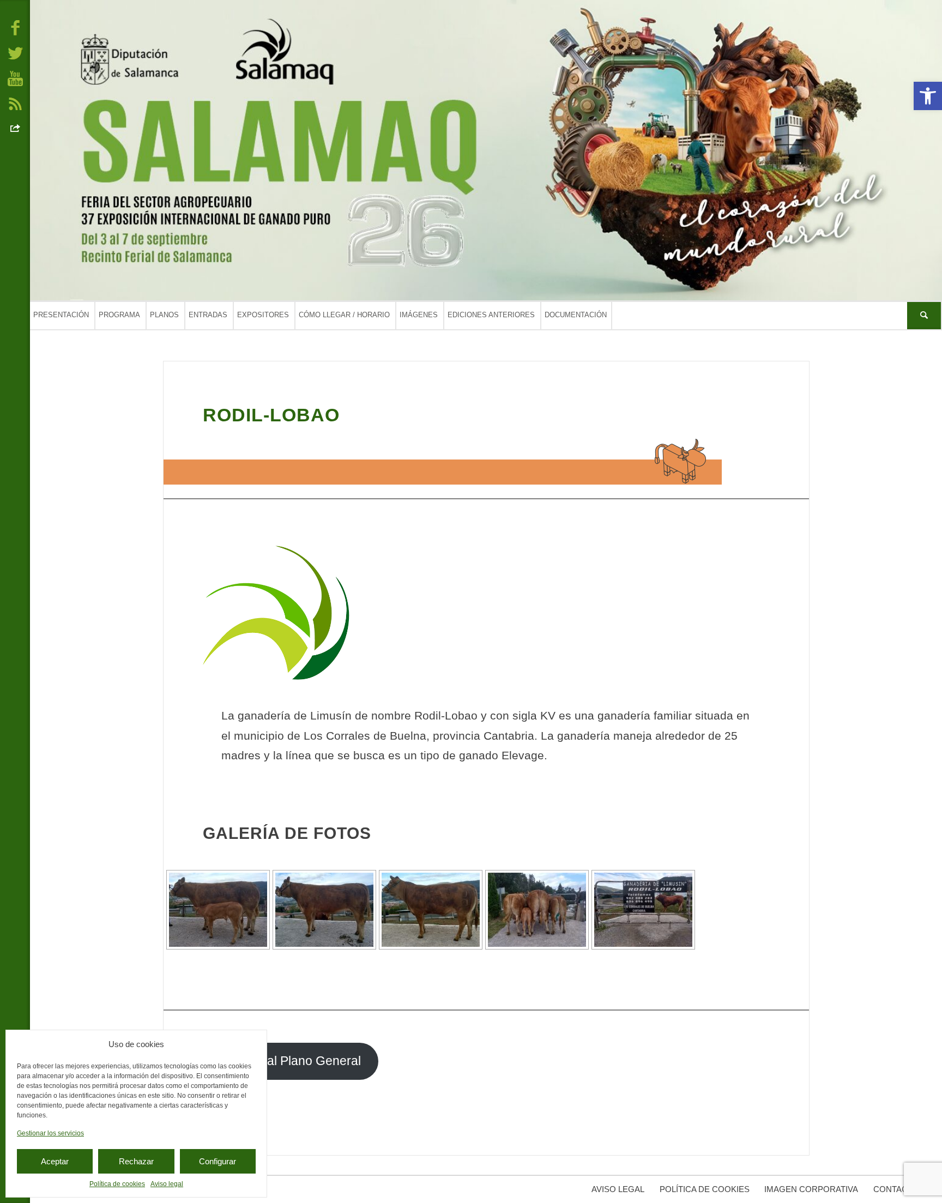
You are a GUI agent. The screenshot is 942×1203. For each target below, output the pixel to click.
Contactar (898, 1189)
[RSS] (15, 103)
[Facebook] (15, 27)
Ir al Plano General (308, 1061)
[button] (928, 96)
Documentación (576, 315)
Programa (119, 315)
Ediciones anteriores (491, 315)
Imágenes (419, 315)
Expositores (263, 315)
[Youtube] (15, 77)
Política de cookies (117, 1184)
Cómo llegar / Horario (344, 315)
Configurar (217, 1161)
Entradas (208, 315)
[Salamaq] (486, 150)
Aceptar (55, 1161)
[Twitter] (15, 52)
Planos (164, 315)
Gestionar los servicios (50, 1133)
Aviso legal (166, 1184)
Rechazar (136, 1161)
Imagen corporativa (811, 1189)
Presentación (61, 315)
